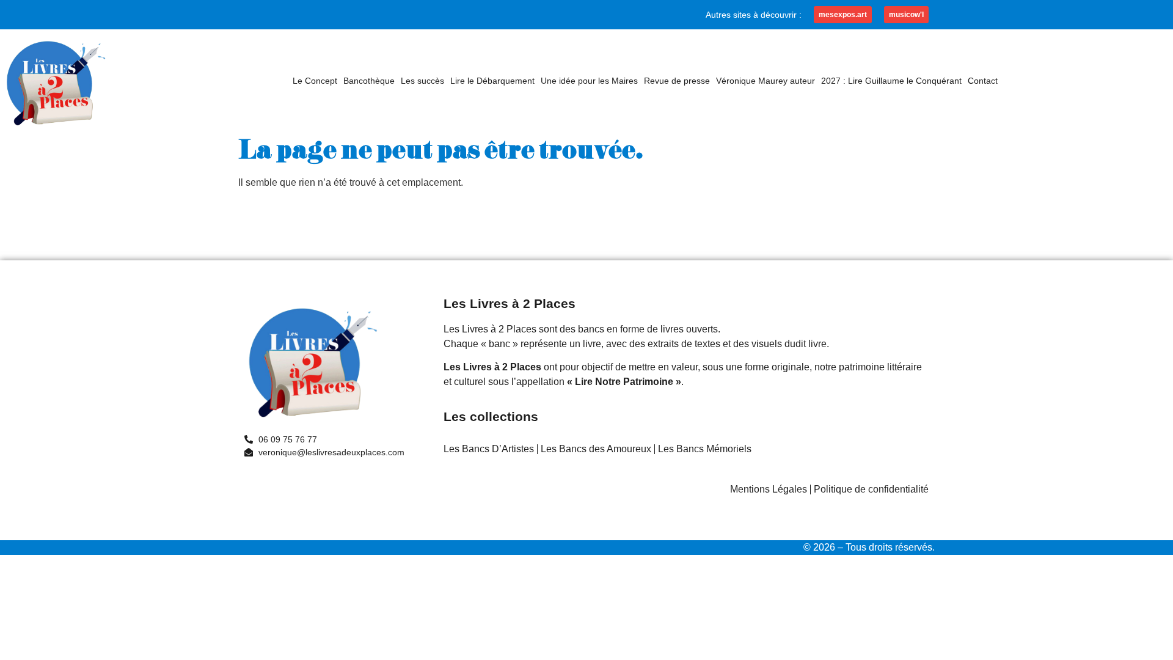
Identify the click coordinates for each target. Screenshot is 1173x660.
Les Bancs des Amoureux (596, 449)
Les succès (422, 81)
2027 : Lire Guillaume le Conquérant (891, 81)
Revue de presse (677, 81)
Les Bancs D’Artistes (489, 449)
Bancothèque (369, 81)
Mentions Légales (768, 489)
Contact (983, 81)
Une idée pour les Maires (589, 81)
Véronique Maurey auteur (765, 81)
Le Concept (315, 81)
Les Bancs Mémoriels (704, 449)
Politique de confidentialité (871, 489)
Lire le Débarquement (492, 81)
